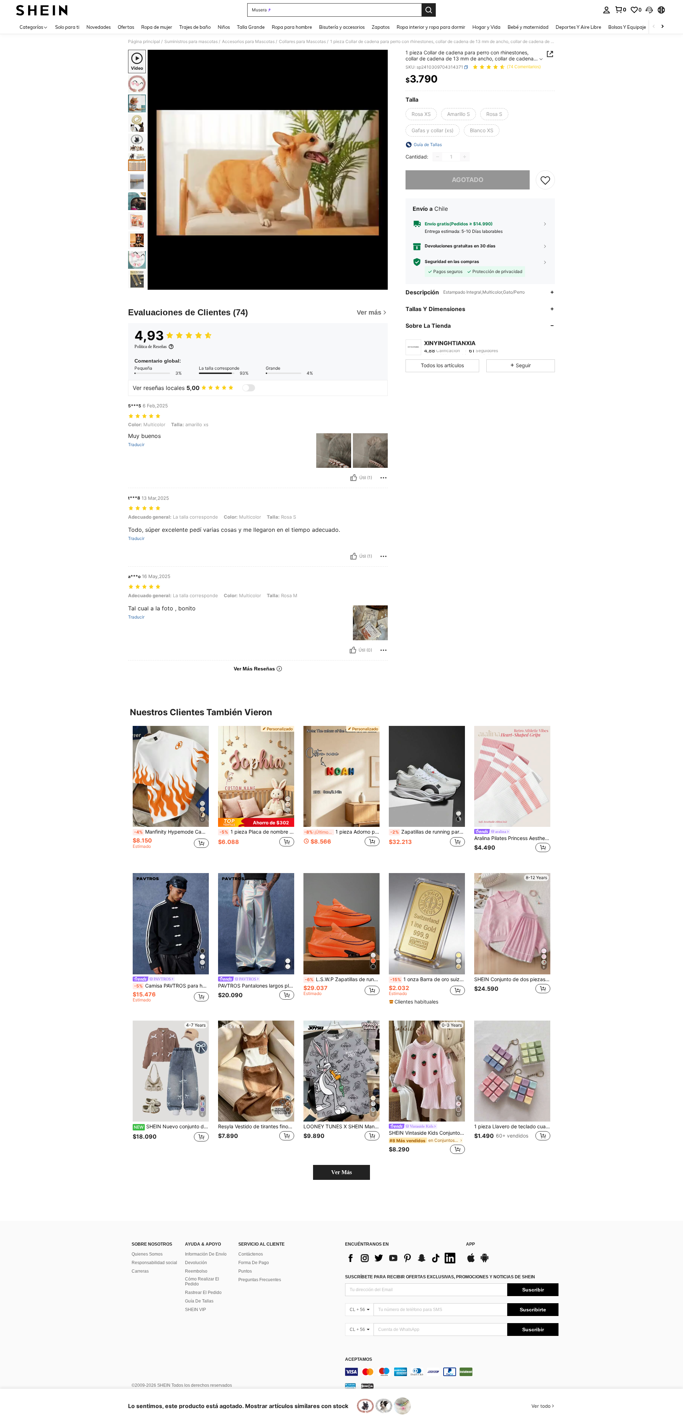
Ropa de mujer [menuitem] (156, 27)
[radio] (421, 114)
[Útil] (353, 478)
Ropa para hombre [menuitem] (292, 27)
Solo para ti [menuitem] (67, 27)
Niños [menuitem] (224, 27)
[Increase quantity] (464, 157)
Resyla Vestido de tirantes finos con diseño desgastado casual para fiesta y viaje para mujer (256, 1126)
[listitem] (171, 794)
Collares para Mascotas (302, 41)
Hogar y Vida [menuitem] (486, 27)
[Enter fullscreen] (380, 284)
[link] (620, 9)
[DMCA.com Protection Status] (367, 1385)
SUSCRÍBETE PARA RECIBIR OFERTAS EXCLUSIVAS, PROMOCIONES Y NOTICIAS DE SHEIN (440, 1276)
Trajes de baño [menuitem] (195, 27)
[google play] (484, 1261)
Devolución (196, 1262)
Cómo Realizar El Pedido (202, 1281)
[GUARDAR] (545, 179)
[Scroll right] (662, 27)
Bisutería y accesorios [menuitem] (342, 27)
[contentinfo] (451, 1372)
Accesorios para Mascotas (248, 41)
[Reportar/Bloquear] (383, 478)
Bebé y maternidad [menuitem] (528, 27)
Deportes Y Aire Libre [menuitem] (578, 27)
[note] (256, 822)
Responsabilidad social (154, 1262)
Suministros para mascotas (191, 41)
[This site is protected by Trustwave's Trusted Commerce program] (350, 1385)
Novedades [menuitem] (98, 27)
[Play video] (267, 169)
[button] (649, 10)
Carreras (140, 1271)
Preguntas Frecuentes (259, 1279)
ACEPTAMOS (358, 1359)
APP (470, 1244)
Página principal (144, 41)
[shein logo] (42, 10)
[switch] (248, 387)
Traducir (136, 444)
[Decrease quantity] (437, 157)
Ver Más (341, 1172)
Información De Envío (206, 1254)
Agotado (467, 179)
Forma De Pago (253, 1262)
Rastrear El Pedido (203, 1292)
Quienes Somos (147, 1254)
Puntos (245, 1271)
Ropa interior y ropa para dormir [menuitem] (431, 27)
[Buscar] (429, 10)
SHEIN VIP (195, 1309)
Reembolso (196, 1271)
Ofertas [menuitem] (126, 27)
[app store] (471, 1261)
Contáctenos (250, 1254)
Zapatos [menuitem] (381, 27)
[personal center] (606, 10)
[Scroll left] (653, 27)
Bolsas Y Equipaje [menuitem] (627, 27)
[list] (402, 1258)
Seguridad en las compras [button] (452, 261)
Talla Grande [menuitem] (251, 27)
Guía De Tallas (199, 1301)
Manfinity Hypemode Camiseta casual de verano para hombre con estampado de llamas (171, 832)
